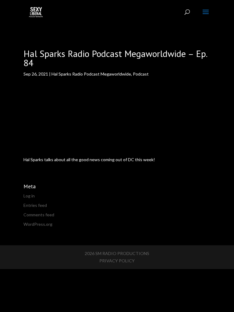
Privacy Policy (117, 260)
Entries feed (35, 205)
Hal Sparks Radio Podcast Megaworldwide (91, 73)
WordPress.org (37, 224)
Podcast (141, 73)
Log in (29, 195)
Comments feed (38, 214)
